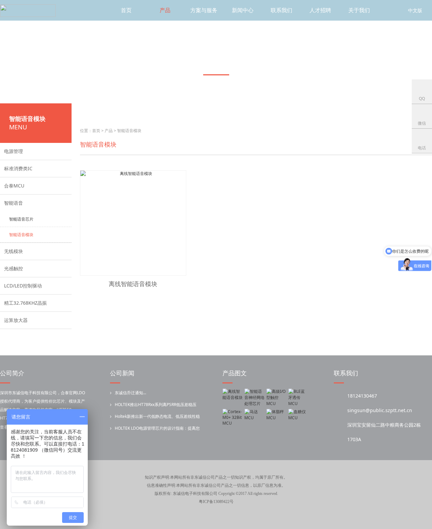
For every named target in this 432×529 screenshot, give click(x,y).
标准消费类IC (18, 168)
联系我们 (281, 10)
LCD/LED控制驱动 (23, 285)
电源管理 (13, 151)
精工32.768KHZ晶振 (25, 303)
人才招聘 (320, 10)
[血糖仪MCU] (298, 418)
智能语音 (13, 203)
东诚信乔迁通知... (130, 393)
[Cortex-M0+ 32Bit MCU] (232, 418)
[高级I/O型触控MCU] (276, 397)
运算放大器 (16, 320)
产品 (165, 10)
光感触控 (13, 268)
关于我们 (359, 10)
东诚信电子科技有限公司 (195, 493)
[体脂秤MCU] (276, 418)
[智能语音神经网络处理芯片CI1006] (254, 397)
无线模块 (13, 251)
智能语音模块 (21, 234)
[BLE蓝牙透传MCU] (298, 397)
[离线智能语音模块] (232, 397)
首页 (126, 10)
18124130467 (362, 396)
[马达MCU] (254, 418)
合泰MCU (14, 185)
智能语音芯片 (21, 219)
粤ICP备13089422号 (216, 501)
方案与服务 (203, 10)
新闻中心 (242, 10)
